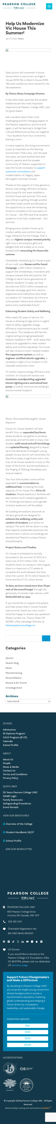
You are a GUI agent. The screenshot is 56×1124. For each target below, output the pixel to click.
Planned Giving (14, 673)
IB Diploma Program (14, 733)
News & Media (11, 766)
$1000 (27, 1044)
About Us (8, 759)
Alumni (9, 658)
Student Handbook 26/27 (20, 832)
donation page (20, 965)
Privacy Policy (10, 778)
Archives (12, 696)
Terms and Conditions (15, 774)
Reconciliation (13, 677)
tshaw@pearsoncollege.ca (20, 625)
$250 (27, 1038)
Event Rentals (11, 807)
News (21, 38)
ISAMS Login (9, 796)
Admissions (9, 729)
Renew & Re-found (16, 682)
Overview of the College (19, 824)
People (7, 763)
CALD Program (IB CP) (15, 737)
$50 (27, 1025)
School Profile (10, 745)
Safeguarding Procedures (17, 803)
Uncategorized (14, 687)
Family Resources (13, 799)
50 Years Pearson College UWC (20, 792)
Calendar (8, 741)
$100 (27, 1032)
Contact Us (9, 770)
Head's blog (12, 663)
